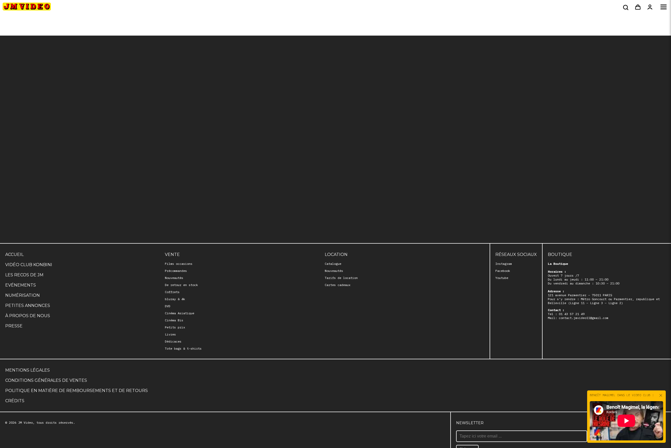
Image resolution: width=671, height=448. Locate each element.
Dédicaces (173, 341)
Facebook (502, 271)
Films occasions (178, 264)
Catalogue (333, 264)
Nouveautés (174, 278)
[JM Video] (27, 8)
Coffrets (172, 292)
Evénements (20, 285)
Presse (14, 325)
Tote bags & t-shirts (183, 348)
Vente (172, 254)
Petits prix (175, 327)
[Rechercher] (625, 7)
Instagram (503, 264)
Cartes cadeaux (337, 285)
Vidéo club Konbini (28, 264)
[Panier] (638, 7)
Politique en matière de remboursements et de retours (76, 390)
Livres (170, 334)
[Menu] (663, 7)
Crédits (14, 400)
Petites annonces (27, 305)
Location (336, 254)
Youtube (501, 278)
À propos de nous (27, 315)
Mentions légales (27, 370)
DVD (167, 306)
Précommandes (176, 271)
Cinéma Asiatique (179, 313)
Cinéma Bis (174, 320)
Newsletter (470, 423)
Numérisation (22, 295)
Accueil (14, 254)
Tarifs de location (341, 278)
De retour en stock (181, 285)
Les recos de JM (24, 274)
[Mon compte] (650, 7)
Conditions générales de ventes (46, 380)
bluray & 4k (175, 299)
